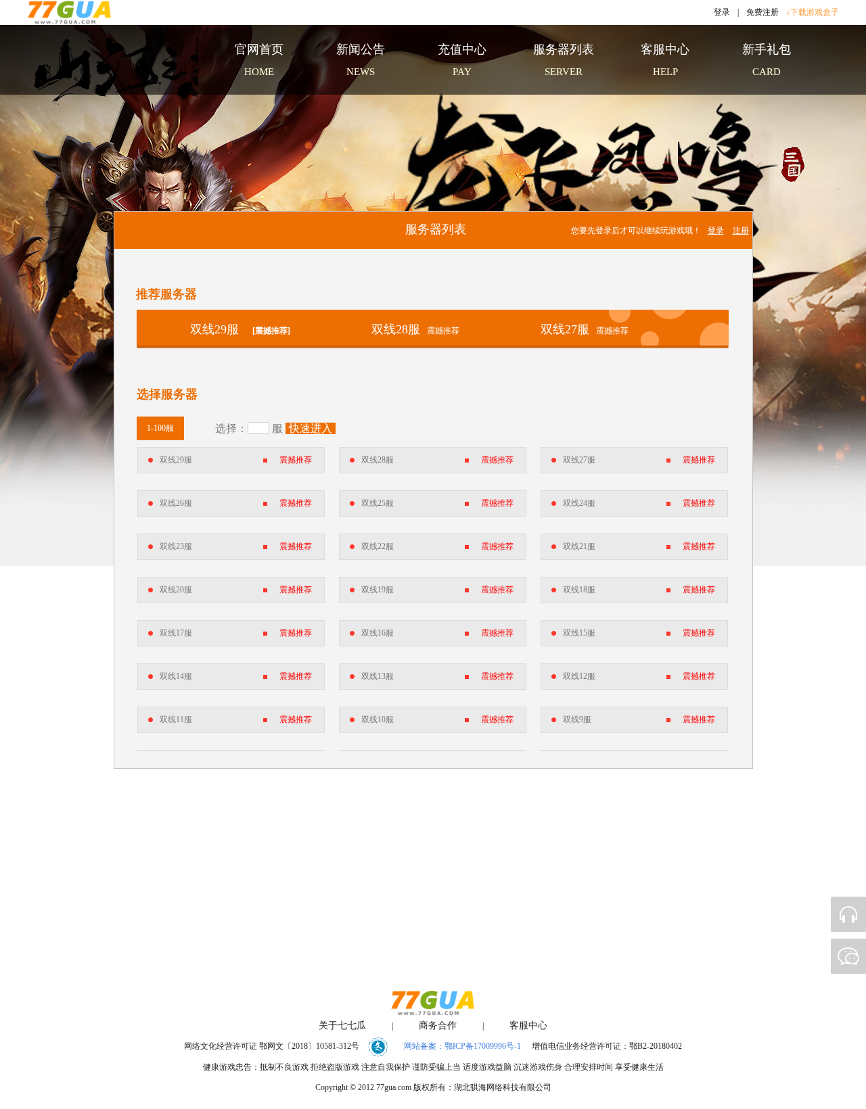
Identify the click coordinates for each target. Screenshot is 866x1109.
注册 (741, 230)
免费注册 (762, 12)
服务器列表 (435, 229)
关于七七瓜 (342, 1025)
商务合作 (438, 1025)
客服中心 (528, 1025)
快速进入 (310, 428)
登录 (722, 12)
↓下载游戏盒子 (812, 12)
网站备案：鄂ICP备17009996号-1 (462, 1046)
